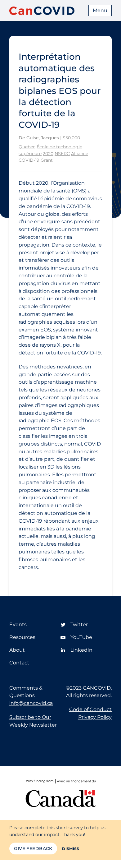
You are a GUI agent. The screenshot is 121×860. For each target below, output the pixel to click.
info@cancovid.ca (31, 703)
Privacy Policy (95, 717)
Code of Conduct (90, 709)
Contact (19, 663)
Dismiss (70, 848)
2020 (48, 153)
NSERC (62, 153)
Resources (22, 637)
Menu (100, 10)
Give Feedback (33, 848)
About (17, 650)
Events (18, 624)
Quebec (27, 147)
